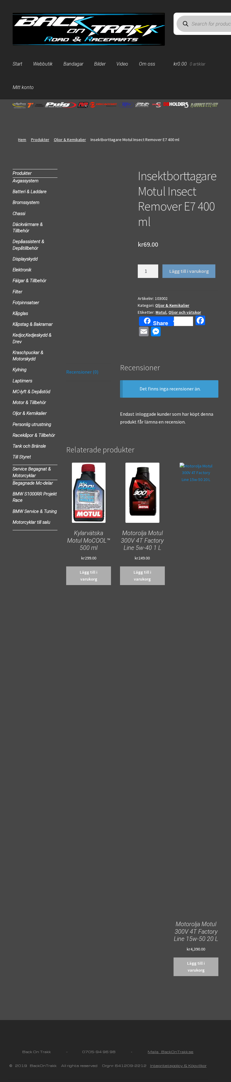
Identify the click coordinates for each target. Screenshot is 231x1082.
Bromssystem (26, 202)
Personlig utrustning (32, 424)
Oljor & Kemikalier (70, 139)
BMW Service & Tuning (35, 511)
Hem (22, 139)
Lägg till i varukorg (189, 271)
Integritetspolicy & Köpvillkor (178, 1065)
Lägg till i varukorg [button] (88, 575)
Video (122, 64)
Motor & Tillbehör (29, 402)
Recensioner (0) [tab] (82, 372)
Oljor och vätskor (184, 312)
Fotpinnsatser (26, 302)
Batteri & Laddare (30, 191)
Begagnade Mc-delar (33, 483)
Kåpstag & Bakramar (33, 324)
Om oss (147, 64)
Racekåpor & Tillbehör (34, 435)
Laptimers (22, 381)
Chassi (19, 213)
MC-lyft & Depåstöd (31, 391)
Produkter (40, 139)
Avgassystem (25, 180)
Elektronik (22, 270)
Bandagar (73, 64)
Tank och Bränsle (29, 446)
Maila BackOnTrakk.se (170, 1052)
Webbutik (43, 64)
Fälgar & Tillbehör (29, 280)
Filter (17, 291)
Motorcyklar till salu (31, 522)
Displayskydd (25, 259)
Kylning (19, 369)
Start (17, 64)
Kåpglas (20, 313)
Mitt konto (23, 87)
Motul (161, 312)
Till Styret (22, 457)
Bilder (100, 64)
